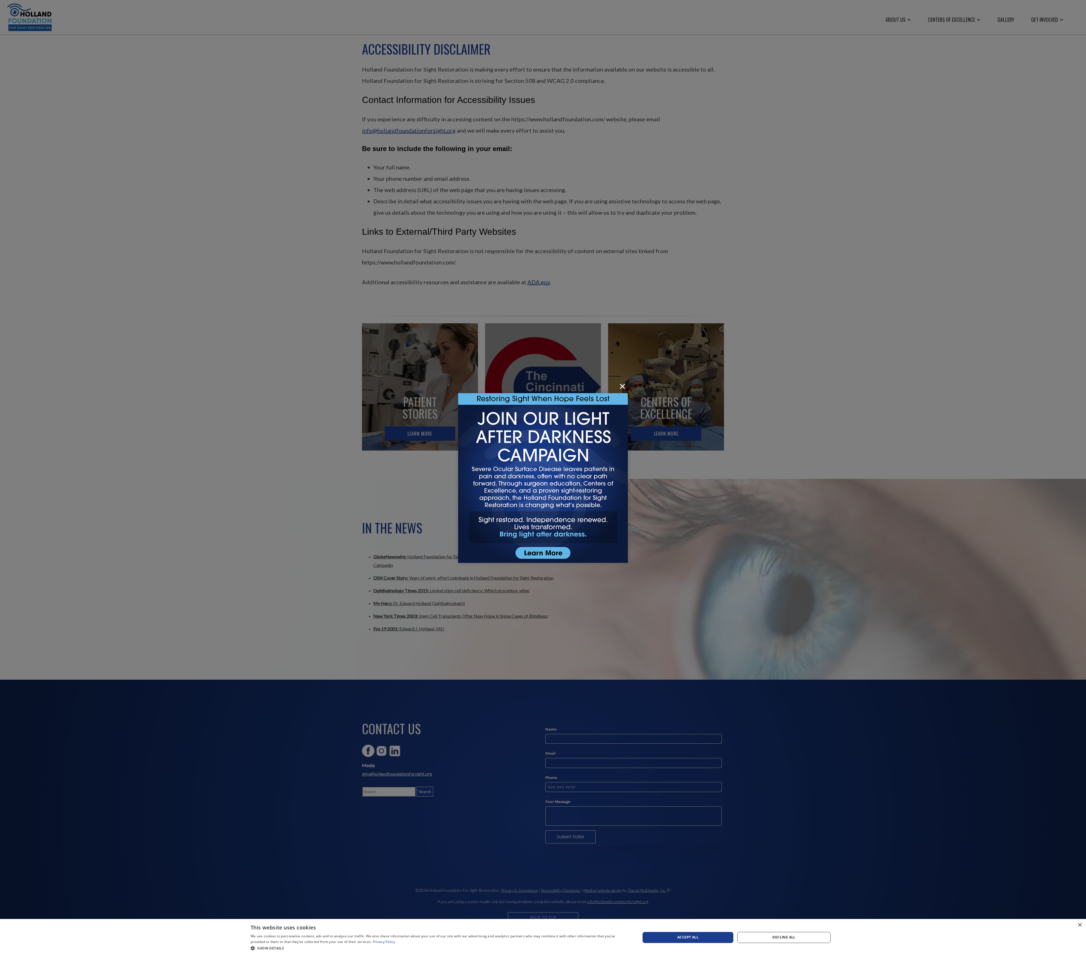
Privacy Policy (384, 941)
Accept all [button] (688, 937)
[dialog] (543, 937)
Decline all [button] (783, 937)
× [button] (1080, 925)
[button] (440, 948)
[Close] (622, 386)
